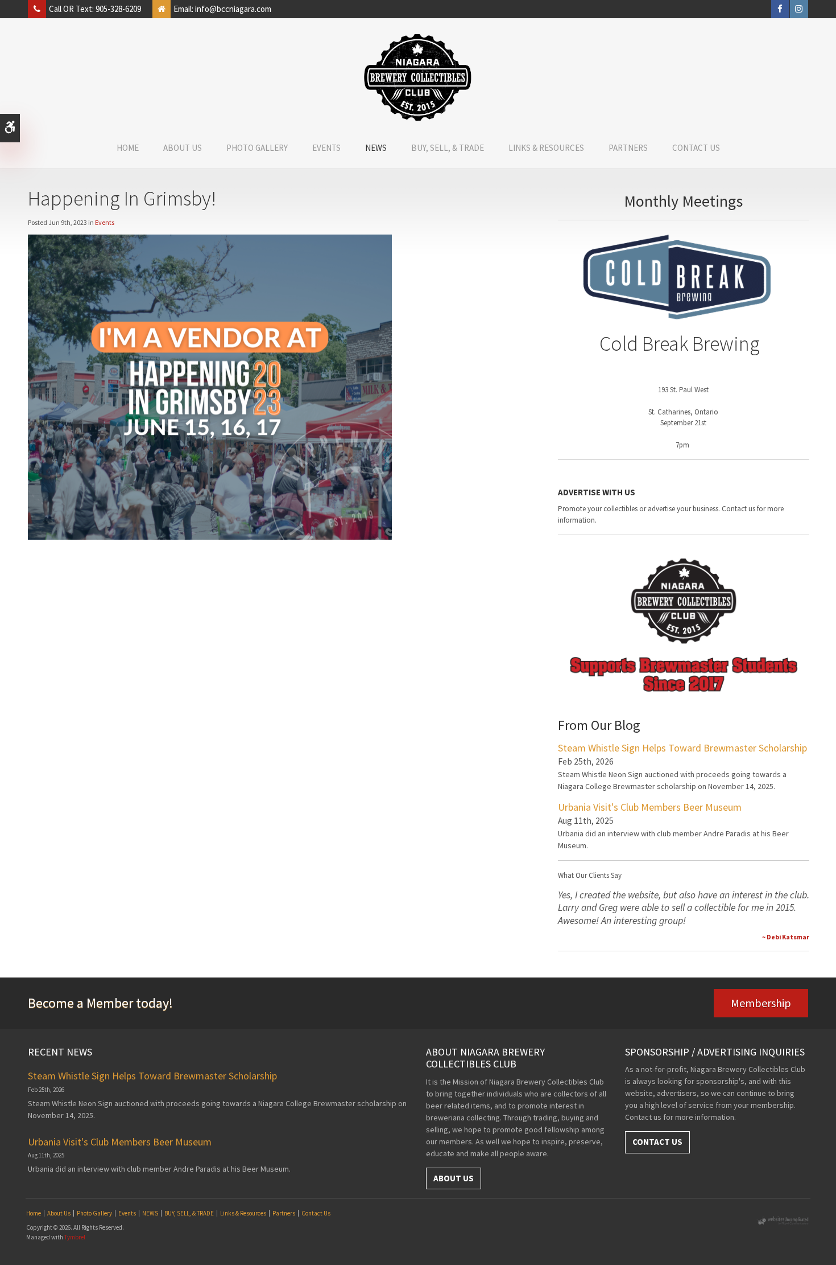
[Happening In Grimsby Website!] (210, 385)
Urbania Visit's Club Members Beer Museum (650, 807)
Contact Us (696, 147)
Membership (761, 1003)
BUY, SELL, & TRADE (447, 147)
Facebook (780, 9)
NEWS (376, 147)
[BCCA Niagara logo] (418, 77)
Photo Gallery (257, 147)
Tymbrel (74, 1237)
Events (326, 147)
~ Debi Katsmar (785, 937)
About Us (182, 147)
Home (128, 147)
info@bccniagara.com (233, 8)
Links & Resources (546, 147)
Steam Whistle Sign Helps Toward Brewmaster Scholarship (682, 747)
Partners (628, 147)
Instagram (799, 9)
